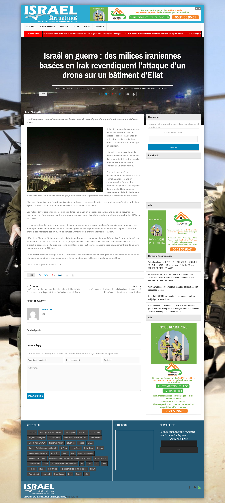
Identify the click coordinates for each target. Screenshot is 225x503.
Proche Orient (34, 474)
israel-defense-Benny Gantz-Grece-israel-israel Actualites (70, 458)
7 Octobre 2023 (105, 89)
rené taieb (46, 474)
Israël (153, 89)
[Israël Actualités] (50, 14)
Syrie (70, 474)
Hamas (143, 89)
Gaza (136, 89)
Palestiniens (52, 469)
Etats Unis (71, 443)
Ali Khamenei (95, 432)
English (64, 26)
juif (82, 463)
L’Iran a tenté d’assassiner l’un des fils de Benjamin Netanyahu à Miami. (125, 34)
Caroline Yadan (54, 438)
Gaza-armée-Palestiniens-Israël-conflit (42, 448)
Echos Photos (47, 26)
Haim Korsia (88, 448)
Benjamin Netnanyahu (37, 438)
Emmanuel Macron (56, 443)
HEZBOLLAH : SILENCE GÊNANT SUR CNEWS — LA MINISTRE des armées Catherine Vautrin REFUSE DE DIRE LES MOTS (172, 265)
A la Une (116, 89)
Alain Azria (82, 432)
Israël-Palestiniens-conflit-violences (64, 463)
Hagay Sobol (75, 448)
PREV (92, 469)
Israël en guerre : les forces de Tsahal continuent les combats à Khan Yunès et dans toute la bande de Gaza (115, 289)
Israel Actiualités (100, 458)
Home (27, 112)
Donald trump (96, 438)
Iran (148, 89)
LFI (97, 463)
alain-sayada (70, 432)
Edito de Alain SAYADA (37, 443)
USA (86, 474)
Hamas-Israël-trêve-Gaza (38, 453)
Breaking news (127, 89)
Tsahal (78, 474)
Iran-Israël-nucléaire (85, 453)
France (81, 443)
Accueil (30, 26)
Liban (104, 463)
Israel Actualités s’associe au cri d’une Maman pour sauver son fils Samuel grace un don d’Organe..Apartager (46, 34)
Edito (87, 26)
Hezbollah (54, 453)
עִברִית (76, 26)
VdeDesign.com (72, 497)
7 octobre (32, 432)
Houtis (65, 453)
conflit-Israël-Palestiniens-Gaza (75, 438)
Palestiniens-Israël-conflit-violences (73, 469)
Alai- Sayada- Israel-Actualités (50, 432)
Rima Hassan (59, 474)
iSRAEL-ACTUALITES (37, 458)
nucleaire (32, 469)
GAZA (90, 443)
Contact (99, 26)
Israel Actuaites (34, 463)
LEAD (89, 463)
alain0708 (69, 89)
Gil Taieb (63, 448)
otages (41, 469)
